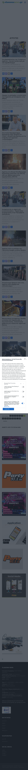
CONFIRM (7, 409)
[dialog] (14, 385)
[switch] (23, 387)
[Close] (25, 359)
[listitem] (14, 384)
